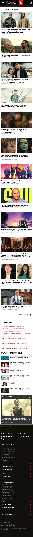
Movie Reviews (5, 497)
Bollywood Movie (8, 463)
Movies (3, 430)
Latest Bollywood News (16, 333)
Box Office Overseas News (8, 492)
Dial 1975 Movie (5, 328)
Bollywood (8, 507)
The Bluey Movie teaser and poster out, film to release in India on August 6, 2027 (19, 376)
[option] (16, 411)
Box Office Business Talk (7, 490)
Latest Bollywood (8, 482)
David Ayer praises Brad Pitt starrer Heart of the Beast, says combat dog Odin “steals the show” (20, 389)
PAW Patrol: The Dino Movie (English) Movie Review (13, 326)
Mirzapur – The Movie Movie (8, 451)
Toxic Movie (4, 446)
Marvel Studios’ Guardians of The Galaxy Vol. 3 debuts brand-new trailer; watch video (15, 181)
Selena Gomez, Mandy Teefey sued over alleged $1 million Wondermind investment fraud (20, 363)
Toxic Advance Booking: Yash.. (8, 336)
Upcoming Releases (6, 495)
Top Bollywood (7, 501)
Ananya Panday (21, 338)
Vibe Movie (4, 456)
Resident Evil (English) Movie (8, 459)
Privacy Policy (13, 521)
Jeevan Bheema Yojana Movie (8, 452)
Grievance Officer (5, 522)
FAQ (11, 522)
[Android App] (11, 525)
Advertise (7, 521)
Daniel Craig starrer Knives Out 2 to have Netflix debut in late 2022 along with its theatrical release (16, 307)
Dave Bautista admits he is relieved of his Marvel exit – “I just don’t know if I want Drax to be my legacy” (16, 205)
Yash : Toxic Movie (12, 341)
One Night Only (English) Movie (17, 328)
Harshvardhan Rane (25, 346)
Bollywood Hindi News (7, 498)
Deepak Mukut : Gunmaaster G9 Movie (10, 346)
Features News (26, 333)
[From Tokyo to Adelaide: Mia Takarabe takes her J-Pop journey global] (5, 386)
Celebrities (10, 430)
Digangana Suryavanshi (22, 343)
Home (2, 521)
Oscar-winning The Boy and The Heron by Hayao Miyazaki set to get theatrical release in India (14, 106)
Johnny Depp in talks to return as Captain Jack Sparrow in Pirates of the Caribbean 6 (19, 370)
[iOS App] (14, 525)
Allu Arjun (4, 341)
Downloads (7, 514)
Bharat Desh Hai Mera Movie (8, 457)
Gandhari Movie (5, 448)
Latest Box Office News (7, 487)
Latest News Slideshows (7, 494)
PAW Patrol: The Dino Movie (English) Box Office (12, 331)
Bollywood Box (7, 476)
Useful (5, 511)
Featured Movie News (7, 486)
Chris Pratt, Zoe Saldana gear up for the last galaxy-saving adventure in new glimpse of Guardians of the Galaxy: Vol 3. (15, 157)
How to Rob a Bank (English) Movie (10, 449)
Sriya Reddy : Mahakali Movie (8, 343)
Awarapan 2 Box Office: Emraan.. (9, 338)
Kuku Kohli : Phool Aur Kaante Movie (9, 348)
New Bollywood (8, 444)
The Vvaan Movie (23, 348)
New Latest (6, 504)
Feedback (20, 521)
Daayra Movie (5, 460)
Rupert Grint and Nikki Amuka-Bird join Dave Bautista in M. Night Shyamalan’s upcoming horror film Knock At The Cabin (16, 282)
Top (5, 473)
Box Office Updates (6, 489)
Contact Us (25, 521)
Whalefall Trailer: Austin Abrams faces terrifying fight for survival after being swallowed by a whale (21, 357)
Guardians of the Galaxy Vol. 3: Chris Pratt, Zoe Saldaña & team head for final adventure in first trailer (16, 230)
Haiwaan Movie (5, 454)
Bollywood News (5, 333)
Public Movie (7, 466)
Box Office (7, 469)
